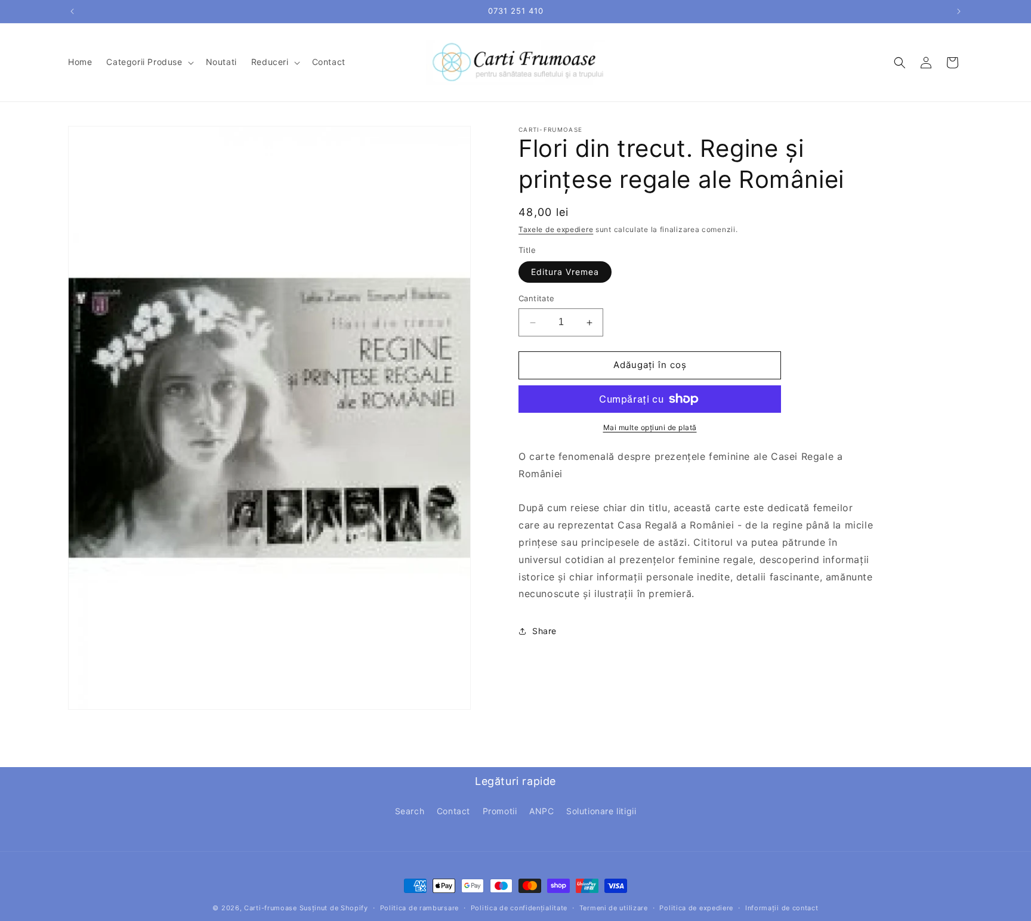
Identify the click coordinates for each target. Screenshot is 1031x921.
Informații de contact (782, 908)
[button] (148, 62)
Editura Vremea (565, 272)
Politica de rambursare (419, 908)
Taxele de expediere (555, 229)
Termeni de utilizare (613, 908)
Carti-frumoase (270, 908)
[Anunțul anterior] (72, 11)
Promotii (500, 811)
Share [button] (544, 631)
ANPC (541, 811)
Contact (453, 811)
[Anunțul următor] (959, 11)
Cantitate (536, 299)
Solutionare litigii (601, 811)
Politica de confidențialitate (519, 908)
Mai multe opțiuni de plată (650, 427)
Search (410, 811)
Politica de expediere (696, 908)
